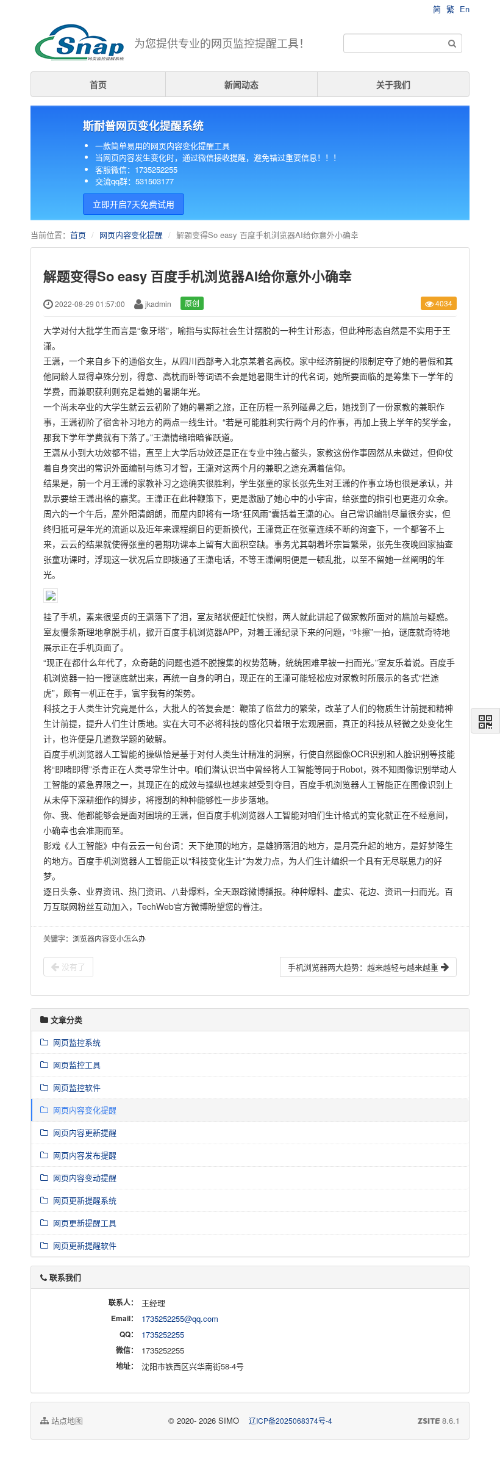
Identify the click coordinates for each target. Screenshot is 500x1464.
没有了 (72, 966)
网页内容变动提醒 (82, 1177)
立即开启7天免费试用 (133, 204)
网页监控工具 (74, 1064)
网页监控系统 (74, 1042)
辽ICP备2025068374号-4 (290, 1420)
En (465, 9)
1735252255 (162, 1334)
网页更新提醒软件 (82, 1245)
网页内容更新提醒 (82, 1132)
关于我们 (393, 84)
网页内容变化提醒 (131, 234)
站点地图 (66, 1420)
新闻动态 (241, 84)
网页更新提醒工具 (82, 1222)
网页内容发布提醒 (82, 1155)
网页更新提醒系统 (82, 1200)
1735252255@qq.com (179, 1318)
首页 (98, 84)
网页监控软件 (74, 1087)
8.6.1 (439, 1421)
